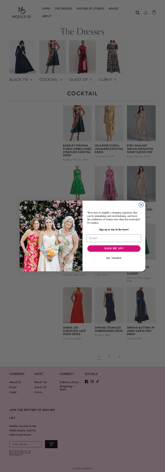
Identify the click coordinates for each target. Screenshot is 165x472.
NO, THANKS (114, 258)
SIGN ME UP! (114, 248)
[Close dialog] (141, 204)
